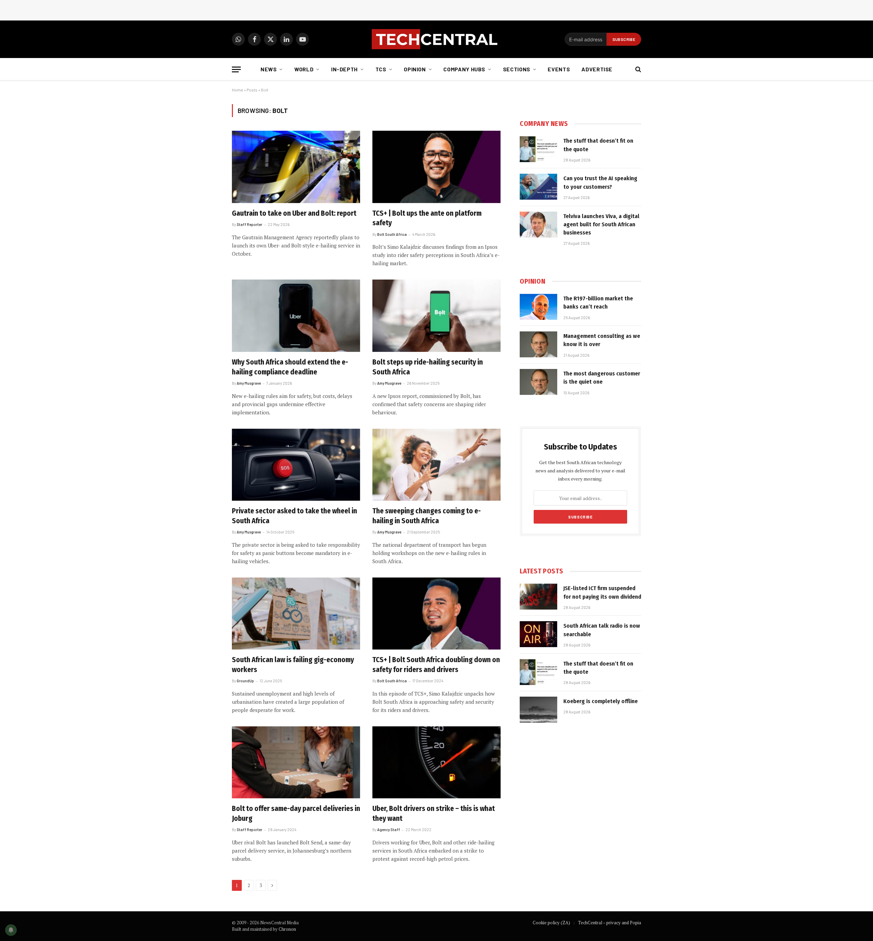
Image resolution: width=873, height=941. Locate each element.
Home (237, 89)
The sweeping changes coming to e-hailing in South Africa (426, 516)
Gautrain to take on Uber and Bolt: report (294, 213)
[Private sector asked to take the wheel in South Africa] (296, 465)
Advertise (596, 69)
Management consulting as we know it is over (601, 340)
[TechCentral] (436, 39)
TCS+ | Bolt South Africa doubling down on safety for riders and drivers (436, 664)
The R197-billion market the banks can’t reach (598, 302)
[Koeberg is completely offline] (538, 710)
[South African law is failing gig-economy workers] (296, 614)
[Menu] (236, 69)
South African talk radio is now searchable (601, 630)
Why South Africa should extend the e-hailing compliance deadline (290, 367)
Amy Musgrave (249, 383)
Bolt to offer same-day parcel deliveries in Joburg (296, 813)
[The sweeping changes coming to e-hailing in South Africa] (436, 465)
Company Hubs (464, 69)
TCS (380, 69)
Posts (252, 89)
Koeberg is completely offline (600, 701)
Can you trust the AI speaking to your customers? (600, 182)
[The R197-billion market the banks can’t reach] (538, 307)
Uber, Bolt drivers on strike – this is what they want (433, 813)
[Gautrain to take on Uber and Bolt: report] (296, 167)
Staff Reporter (249, 224)
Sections (516, 69)
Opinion (415, 69)
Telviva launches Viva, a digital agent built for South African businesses (601, 225)
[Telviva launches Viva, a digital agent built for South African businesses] (538, 225)
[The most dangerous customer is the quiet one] (538, 382)
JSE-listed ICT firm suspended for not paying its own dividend (602, 592)
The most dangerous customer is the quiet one (601, 377)
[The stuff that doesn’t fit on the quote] (538, 149)
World (303, 69)
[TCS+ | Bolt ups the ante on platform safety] (436, 167)
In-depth (344, 69)
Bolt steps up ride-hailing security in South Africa (427, 367)
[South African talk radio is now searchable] (538, 634)
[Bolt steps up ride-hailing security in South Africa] (436, 316)
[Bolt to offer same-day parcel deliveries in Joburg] (296, 762)
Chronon (287, 929)
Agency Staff (388, 829)
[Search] (637, 69)
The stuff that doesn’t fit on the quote (598, 145)
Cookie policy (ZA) (551, 922)
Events (559, 69)
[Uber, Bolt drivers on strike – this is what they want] (436, 762)
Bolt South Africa (392, 234)
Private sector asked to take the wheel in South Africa (294, 516)
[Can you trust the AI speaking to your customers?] (538, 187)
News (269, 69)
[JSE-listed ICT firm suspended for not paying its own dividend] (538, 597)
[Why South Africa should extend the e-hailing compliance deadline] (296, 316)
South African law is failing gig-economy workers (293, 664)
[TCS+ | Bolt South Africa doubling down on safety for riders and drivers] (436, 614)
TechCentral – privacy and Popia (609, 922)
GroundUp (245, 681)
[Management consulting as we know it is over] (538, 344)
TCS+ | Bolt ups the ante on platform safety (427, 218)
